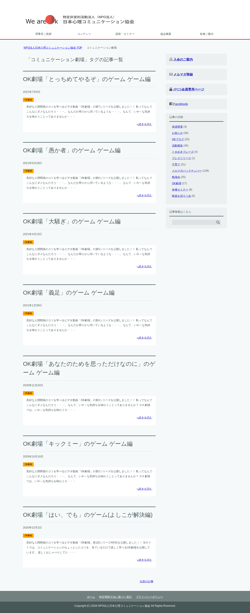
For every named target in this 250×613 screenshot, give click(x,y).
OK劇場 (28, 100)
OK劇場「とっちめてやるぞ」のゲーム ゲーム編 (87, 79)
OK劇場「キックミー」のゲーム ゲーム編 (78, 443)
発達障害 (177, 126)
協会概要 (165, 33)
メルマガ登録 (183, 74)
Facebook (180, 104)
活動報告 (177, 145)
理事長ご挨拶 (43, 33)
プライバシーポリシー (149, 596)
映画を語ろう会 (181, 195)
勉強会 (176, 177)
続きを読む (145, 124)
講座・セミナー (125, 33)
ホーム (91, 596)
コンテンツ (84, 33)
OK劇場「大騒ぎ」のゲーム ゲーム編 (72, 221)
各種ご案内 (206, 33)
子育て (176, 164)
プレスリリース (181, 158)
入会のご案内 (183, 59)
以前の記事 (146, 581)
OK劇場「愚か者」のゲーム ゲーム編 (72, 150)
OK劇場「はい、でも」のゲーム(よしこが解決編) (88, 515)
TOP (53, 47)
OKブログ (178, 139)
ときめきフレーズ (183, 151)
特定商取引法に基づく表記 (115, 596)
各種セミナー (180, 189)
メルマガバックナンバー (187, 170)
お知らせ (177, 133)
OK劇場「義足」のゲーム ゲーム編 (69, 292)
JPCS (188, 89)
